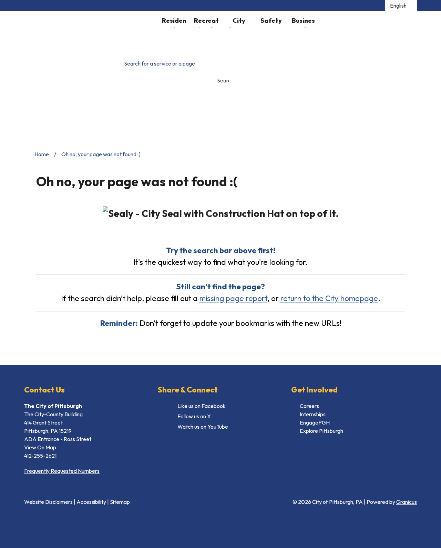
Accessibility (91, 501)
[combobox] (401, 5)
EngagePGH (315, 422)
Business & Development (303, 22)
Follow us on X (194, 416)
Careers (309, 405)
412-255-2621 (40, 455)
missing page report (233, 298)
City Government (238, 22)
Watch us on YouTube (202, 426)
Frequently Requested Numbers (62, 470)
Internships (313, 414)
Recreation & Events (206, 22)
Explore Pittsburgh (321, 430)
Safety (271, 20)
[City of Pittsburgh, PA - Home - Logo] (91, 31)
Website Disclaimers (48, 501)
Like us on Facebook (201, 405)
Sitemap (120, 501)
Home (41, 154)
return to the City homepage (329, 298)
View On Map (40, 447)
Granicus (406, 501)
